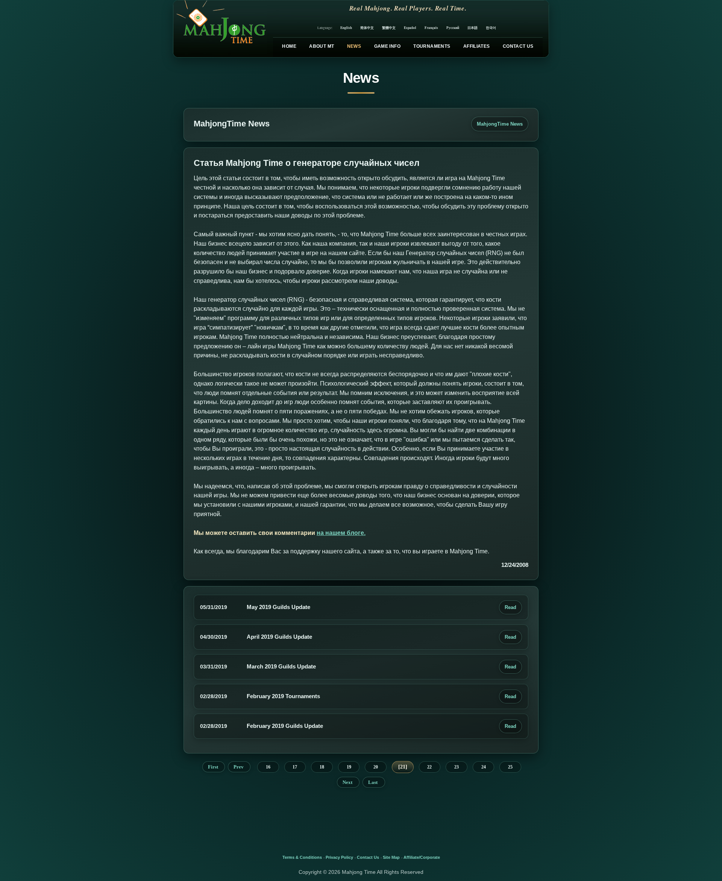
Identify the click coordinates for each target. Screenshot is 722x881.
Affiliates (476, 46)
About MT (321, 46)
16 (268, 767)
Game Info (387, 46)
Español (410, 27)
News (354, 46)
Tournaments (431, 46)
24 (483, 767)
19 (349, 767)
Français (431, 27)
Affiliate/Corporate (421, 857)
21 (402, 767)
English (346, 27)
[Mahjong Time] (220, 28)
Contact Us (518, 46)
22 (429, 767)
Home (289, 46)
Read (510, 607)
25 (510, 767)
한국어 (491, 27)
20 (375, 767)
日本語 (472, 27)
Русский (452, 27)
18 (322, 767)
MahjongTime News (500, 124)
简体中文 (367, 27)
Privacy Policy (339, 857)
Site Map (391, 857)
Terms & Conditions (302, 857)
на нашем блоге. (341, 533)
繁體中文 (389, 27)
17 (295, 767)
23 (456, 767)
